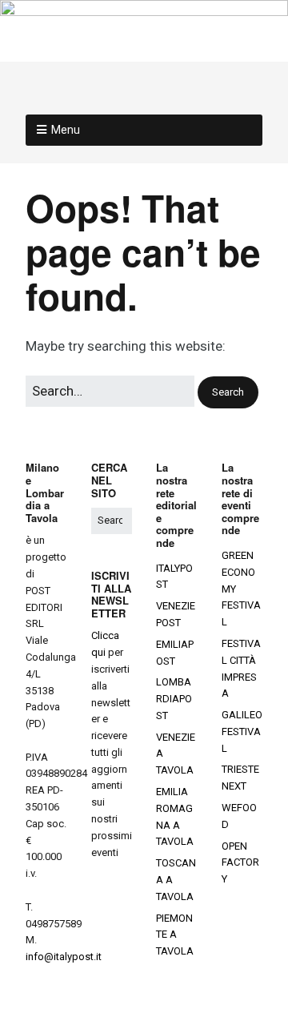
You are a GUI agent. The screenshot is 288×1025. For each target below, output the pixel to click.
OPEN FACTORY (240, 863)
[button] (228, 392)
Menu (65, 129)
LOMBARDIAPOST (174, 699)
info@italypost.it (64, 957)
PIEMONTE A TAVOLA (175, 935)
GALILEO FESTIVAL (242, 731)
